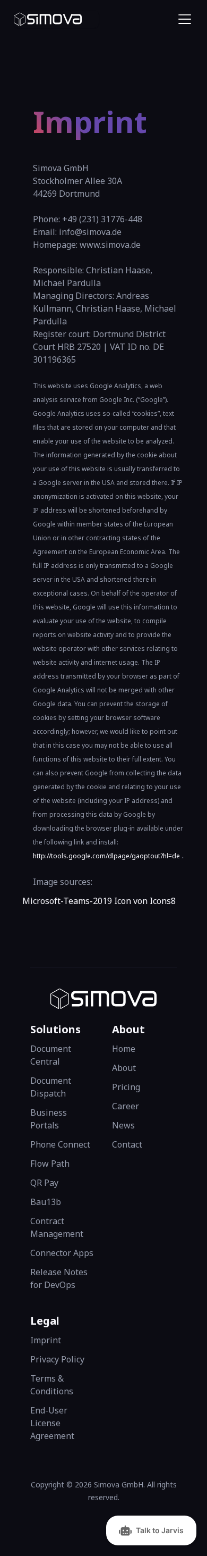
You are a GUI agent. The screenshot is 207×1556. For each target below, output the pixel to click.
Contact (127, 1144)
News (123, 1125)
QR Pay (44, 1183)
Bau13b (45, 1202)
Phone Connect (60, 1144)
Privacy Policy (57, 1359)
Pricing (126, 1087)
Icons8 (163, 901)
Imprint (45, 1340)
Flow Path (50, 1163)
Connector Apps (61, 1253)
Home (123, 1049)
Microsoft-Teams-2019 (67, 901)
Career (125, 1106)
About (124, 1068)
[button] (182, 19)
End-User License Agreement (52, 1423)
